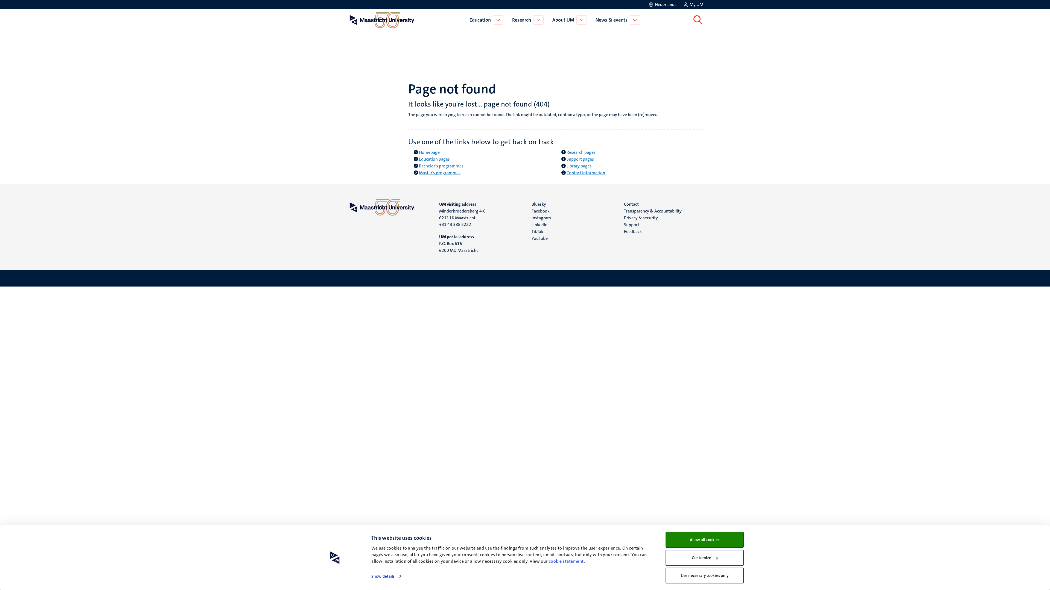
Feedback (633, 231)
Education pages (434, 159)
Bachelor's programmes (441, 166)
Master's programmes (439, 173)
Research (521, 20)
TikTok (537, 231)
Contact (631, 204)
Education (480, 20)
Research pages (581, 152)
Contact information (586, 173)
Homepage (429, 152)
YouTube (540, 238)
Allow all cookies (705, 539)
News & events (612, 20)
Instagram (541, 218)
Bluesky (539, 204)
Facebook (541, 211)
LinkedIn (539, 225)
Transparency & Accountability (653, 211)
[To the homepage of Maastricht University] (382, 19)
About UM (563, 20)
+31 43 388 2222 (455, 224)
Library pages (579, 166)
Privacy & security (641, 218)
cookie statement (566, 561)
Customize (701, 557)
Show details (383, 576)
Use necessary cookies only (705, 575)
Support (631, 225)
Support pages (580, 159)
